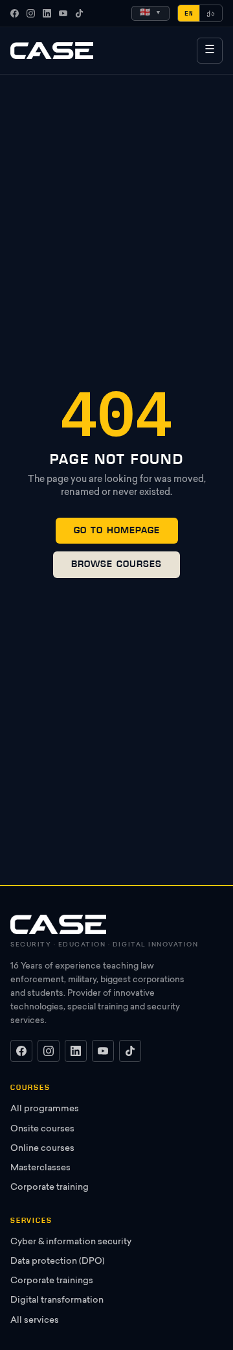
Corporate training (49, 1187)
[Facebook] (14, 13)
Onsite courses (42, 1129)
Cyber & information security (70, 1242)
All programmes (44, 1109)
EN (189, 13)
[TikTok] (79, 13)
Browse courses (116, 564)
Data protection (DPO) (57, 1261)
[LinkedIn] (47, 13)
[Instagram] (31, 13)
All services (34, 1320)
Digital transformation (57, 1300)
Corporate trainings (51, 1281)
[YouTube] (63, 13)
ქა (211, 13)
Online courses (42, 1148)
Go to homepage (117, 530)
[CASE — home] (51, 50)
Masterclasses (40, 1168)
